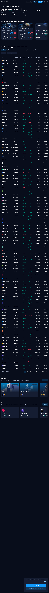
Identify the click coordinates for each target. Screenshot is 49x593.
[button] (5, 57)
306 (43, 371)
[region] (36, 585)
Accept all (36, 585)
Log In (35, 1)
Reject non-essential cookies (36, 588)
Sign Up (40, 1)
